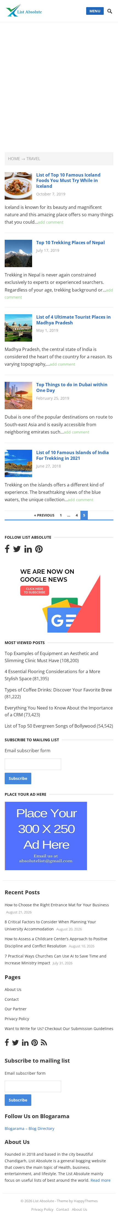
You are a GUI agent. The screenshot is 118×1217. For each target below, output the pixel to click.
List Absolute (43, 1200)
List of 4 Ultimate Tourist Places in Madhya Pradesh (73, 320)
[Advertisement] (59, 84)
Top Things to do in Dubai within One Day (72, 387)
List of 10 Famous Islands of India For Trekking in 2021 (72, 455)
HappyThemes (86, 1200)
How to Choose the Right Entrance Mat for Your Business (57, 904)
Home (14, 158)
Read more (101, 1180)
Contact (12, 999)
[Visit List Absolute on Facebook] (7, 550)
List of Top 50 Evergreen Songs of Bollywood (50, 726)
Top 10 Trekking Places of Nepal (70, 243)
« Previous (44, 515)
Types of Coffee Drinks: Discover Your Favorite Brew (58, 690)
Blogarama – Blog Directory (29, 1128)
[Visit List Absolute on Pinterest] (39, 550)
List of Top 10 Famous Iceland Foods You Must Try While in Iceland (68, 180)
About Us (13, 989)
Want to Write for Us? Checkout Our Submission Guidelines (59, 1028)
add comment (50, 222)
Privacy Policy (17, 1018)
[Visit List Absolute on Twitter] (17, 550)
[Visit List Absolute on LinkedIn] (28, 550)
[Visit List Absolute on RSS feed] (44, 1043)
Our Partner (16, 1008)
